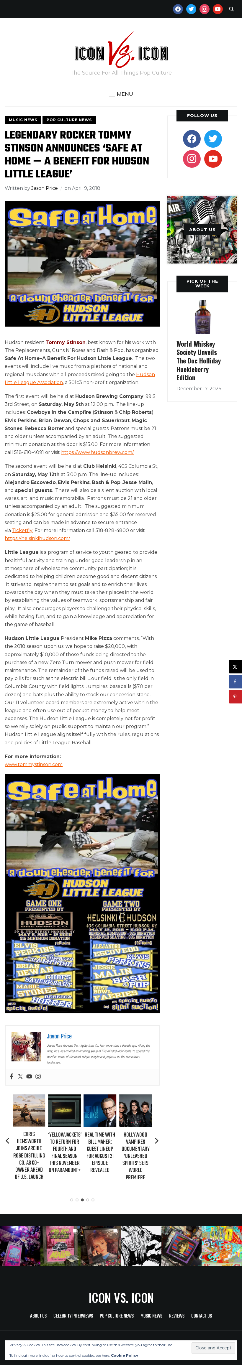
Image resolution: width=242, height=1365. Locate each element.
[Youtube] (29, 1076)
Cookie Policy (124, 1355)
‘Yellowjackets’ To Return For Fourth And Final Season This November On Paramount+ (30, 1152)
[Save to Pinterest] (235, 696)
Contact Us (201, 1316)
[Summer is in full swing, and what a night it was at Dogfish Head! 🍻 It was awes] (60, 1246)
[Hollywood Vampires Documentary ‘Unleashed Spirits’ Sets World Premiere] (101, 1098)
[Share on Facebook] (235, 681)
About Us (38, 1316)
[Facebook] (11, 1076)
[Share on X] (235, 666)
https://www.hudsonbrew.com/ (97, 452)
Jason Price (44, 188)
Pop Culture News (69, 120)
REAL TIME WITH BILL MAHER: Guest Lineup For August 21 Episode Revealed (65, 1152)
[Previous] (8, 1141)
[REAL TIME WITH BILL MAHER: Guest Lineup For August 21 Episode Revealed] (65, 1098)
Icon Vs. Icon (121, 1297)
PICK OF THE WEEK (202, 283)
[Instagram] (38, 1076)
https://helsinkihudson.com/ (37, 538)
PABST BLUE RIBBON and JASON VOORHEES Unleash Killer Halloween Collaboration (136, 1156)
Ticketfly (22, 530)
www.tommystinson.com (34, 764)
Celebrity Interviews (73, 1316)
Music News (23, 120)
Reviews (176, 1316)
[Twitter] (20, 1076)
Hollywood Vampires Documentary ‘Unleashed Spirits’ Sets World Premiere (101, 1156)
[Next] (157, 1141)
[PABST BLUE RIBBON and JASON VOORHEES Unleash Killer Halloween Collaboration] (136, 1098)
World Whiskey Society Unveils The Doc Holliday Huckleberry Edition (198, 360)
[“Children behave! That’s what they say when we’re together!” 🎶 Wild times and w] (101, 1246)
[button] (121, 94)
